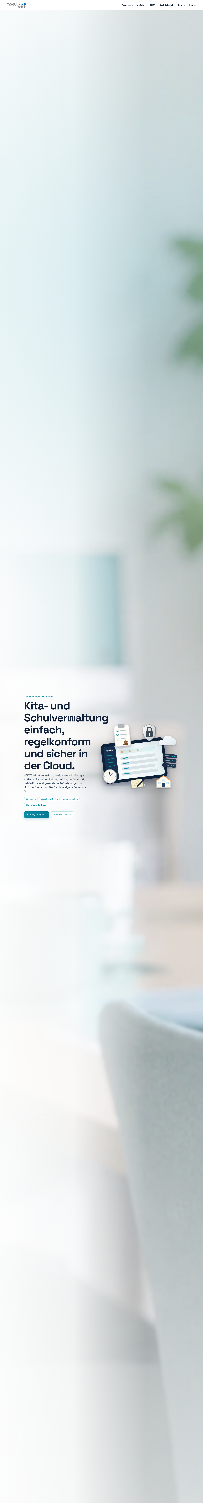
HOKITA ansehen (60, 814)
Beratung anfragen (35, 814)
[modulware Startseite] (16, 5)
